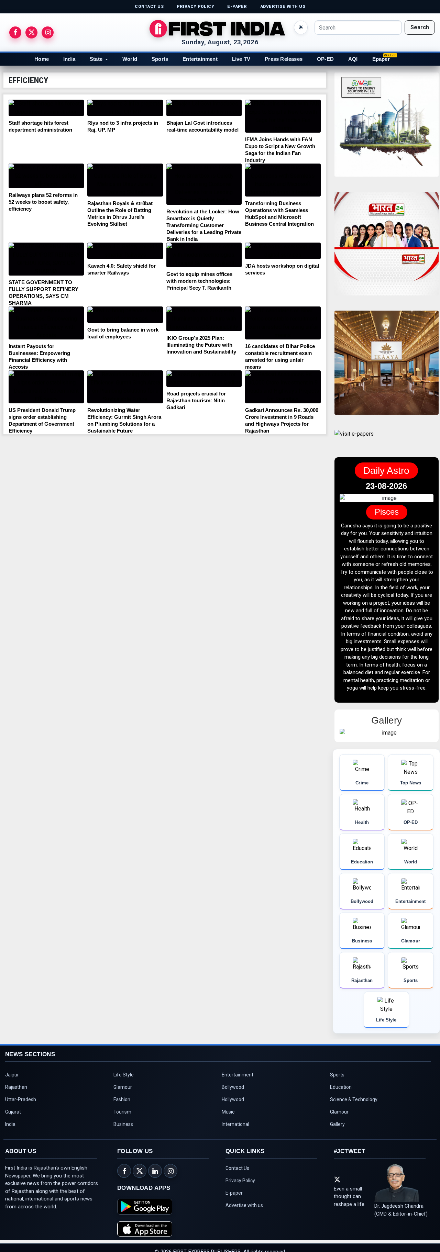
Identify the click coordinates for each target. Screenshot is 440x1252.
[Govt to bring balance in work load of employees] (125, 314)
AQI (353, 59)
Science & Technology (353, 1138)
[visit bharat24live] (386, 248)
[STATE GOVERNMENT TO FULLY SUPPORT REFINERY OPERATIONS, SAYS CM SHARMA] (46, 259)
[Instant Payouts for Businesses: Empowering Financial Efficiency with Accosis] (46, 322)
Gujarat (13, 1150)
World (129, 59)
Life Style (123, 1113)
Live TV (241, 59)
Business (123, 1162)
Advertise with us (244, 1244)
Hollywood (233, 1138)
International (235, 1162)
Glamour (122, 1125)
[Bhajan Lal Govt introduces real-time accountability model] (204, 108)
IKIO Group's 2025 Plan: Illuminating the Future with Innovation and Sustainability (201, 345)
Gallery (337, 1162)
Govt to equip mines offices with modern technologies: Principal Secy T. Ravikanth (199, 281)
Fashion (121, 1138)
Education (341, 1125)
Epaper (381, 59)
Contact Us (237, 1206)
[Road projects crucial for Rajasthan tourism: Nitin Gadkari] (204, 378)
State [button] (96, 59)
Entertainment (200, 59)
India (69, 59)
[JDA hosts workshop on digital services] (282, 251)
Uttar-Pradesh (20, 1138)
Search (419, 27)
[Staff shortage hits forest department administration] (46, 108)
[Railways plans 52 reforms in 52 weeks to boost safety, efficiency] (46, 176)
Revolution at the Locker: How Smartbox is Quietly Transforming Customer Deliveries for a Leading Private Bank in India (203, 225)
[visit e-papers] (354, 439)
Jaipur (12, 1113)
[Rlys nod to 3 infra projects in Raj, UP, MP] (125, 108)
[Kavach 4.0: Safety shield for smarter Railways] (125, 251)
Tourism (122, 1150)
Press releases (283, 59)
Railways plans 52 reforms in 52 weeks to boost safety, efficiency (43, 202)
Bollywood (233, 1125)
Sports (160, 59)
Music (228, 1150)
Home (41, 59)
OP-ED (325, 59)
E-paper (234, 1231)
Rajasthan (16, 1125)
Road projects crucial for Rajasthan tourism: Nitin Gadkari (196, 400)
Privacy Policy (240, 1219)
